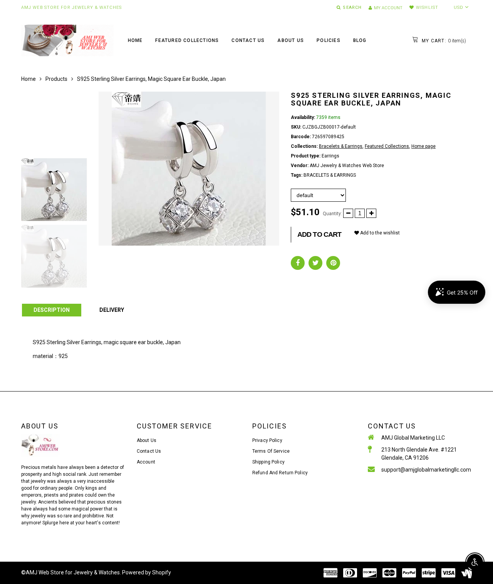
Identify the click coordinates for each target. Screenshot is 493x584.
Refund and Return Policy (280, 472)
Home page (423, 146)
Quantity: (332, 213)
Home (135, 40)
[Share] (298, 263)
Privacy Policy (267, 440)
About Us (290, 40)
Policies (328, 40)
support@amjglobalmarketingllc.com (426, 470)
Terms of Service (271, 451)
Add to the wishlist (379, 233)
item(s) (443, 41)
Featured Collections (187, 40)
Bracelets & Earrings (340, 146)
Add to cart (319, 234)
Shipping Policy (268, 462)
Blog (360, 40)
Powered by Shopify (146, 572)
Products (56, 79)
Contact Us (248, 40)
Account (146, 462)
